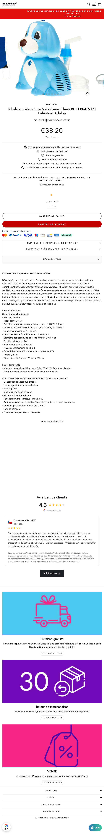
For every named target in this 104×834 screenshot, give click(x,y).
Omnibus (52, 104)
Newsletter (51, 811)
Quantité (52, 201)
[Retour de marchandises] (52, 681)
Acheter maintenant (52, 224)
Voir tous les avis (52, 573)
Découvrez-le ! (52, 653)
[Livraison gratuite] (52, 613)
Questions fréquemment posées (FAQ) (52, 249)
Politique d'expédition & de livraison (52, 243)
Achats (51, 798)
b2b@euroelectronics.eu (52, 184)
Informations (51, 804)
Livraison (51, 791)
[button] (95, 828)
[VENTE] (52, 745)
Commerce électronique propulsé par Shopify (52, 817)
